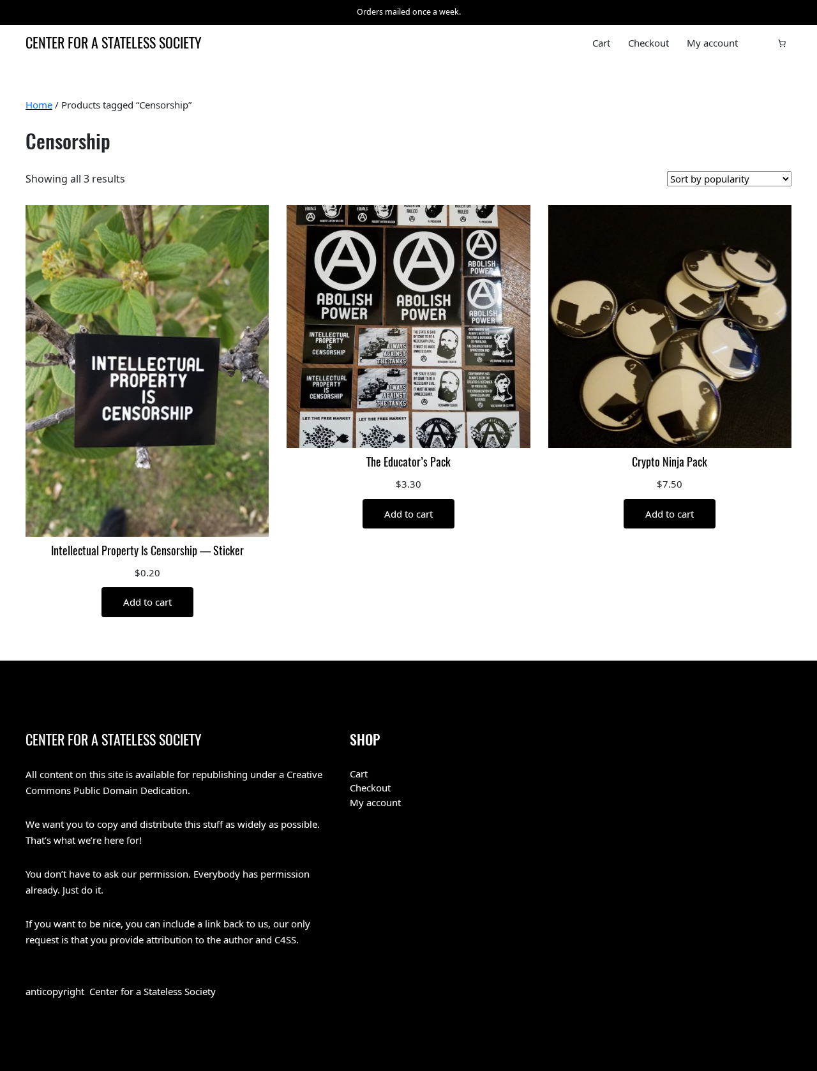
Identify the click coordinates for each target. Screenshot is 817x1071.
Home (39, 104)
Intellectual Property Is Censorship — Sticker (147, 551)
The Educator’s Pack (408, 462)
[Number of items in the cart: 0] (781, 43)
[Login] (761, 43)
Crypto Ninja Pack (669, 462)
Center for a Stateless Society (114, 42)
